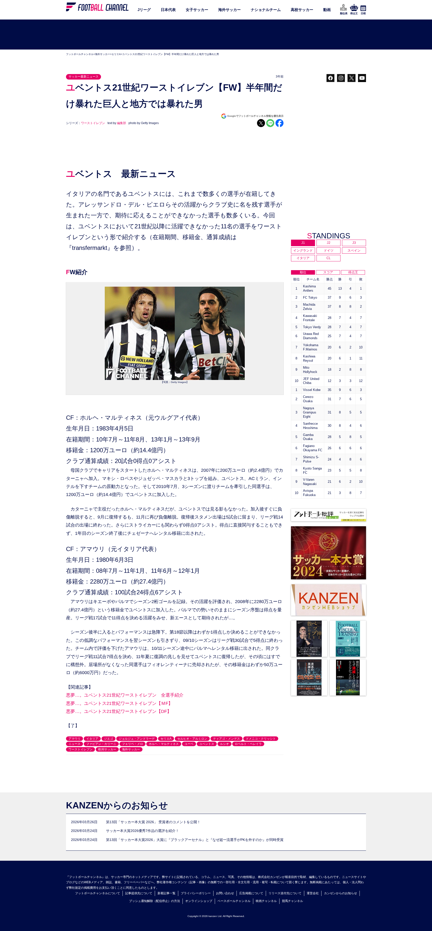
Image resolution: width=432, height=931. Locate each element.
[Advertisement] (216, 35)
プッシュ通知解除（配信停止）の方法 (154, 901)
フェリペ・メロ (132, 744)
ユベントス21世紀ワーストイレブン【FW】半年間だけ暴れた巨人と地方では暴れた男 (170, 54)
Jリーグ (144, 10)
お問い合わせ (225, 893)
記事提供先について (138, 893)
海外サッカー (229, 10)
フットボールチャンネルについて (97, 893)
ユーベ (189, 744)
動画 (327, 10)
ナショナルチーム (266, 10)
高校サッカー (302, 10)
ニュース (74, 744)
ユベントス (206, 744)
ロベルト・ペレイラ (248, 744)
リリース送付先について (285, 893)
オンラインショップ (198, 901)
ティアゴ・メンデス (226, 738)
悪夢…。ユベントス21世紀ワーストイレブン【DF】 (119, 711)
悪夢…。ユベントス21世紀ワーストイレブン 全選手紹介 (125, 695)
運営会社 (313, 893)
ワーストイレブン (93, 123)
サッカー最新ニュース (83, 76)
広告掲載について (251, 893)
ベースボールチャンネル (234, 901)
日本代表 (168, 10)
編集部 (121, 123)
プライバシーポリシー (196, 893)
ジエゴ (108, 738)
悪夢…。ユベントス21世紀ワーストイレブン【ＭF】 (119, 703)
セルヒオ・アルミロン (192, 738)
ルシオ (224, 744)
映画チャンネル (266, 901)
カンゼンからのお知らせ (340, 893)
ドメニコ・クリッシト (261, 738)
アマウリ (74, 738)
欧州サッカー (107, 749)
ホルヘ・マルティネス (164, 744)
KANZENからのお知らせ (117, 805)
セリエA (116, 54)
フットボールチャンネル (80, 54)
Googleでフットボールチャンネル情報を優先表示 (255, 116)
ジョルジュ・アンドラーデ (137, 738)
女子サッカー (197, 10)
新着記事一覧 (167, 893)
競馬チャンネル (292, 901)
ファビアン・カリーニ (101, 744)
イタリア (92, 738)
